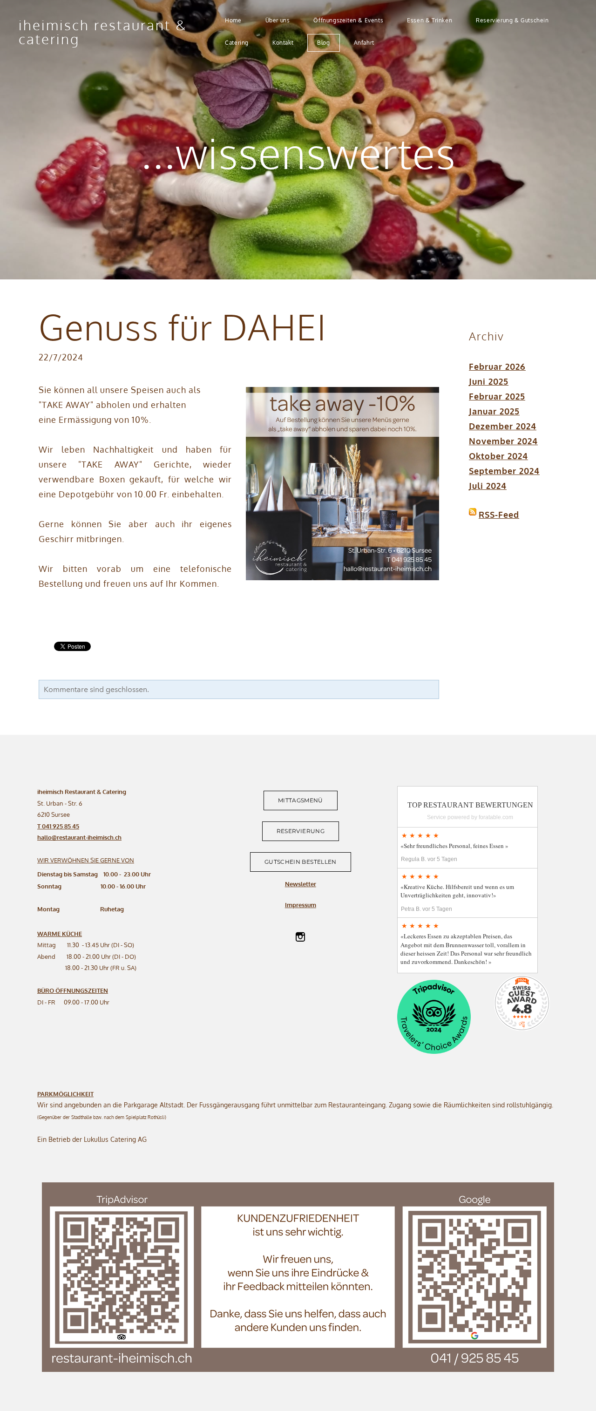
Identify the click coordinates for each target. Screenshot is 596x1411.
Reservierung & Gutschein (512, 20)
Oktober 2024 (498, 456)
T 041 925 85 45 (58, 826)
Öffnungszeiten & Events (348, 20)
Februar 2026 (497, 366)
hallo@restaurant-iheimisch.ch (79, 837)
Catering (237, 42)
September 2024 (504, 471)
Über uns (277, 20)
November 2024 (503, 441)
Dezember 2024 (502, 426)
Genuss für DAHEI (183, 327)
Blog (323, 42)
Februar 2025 (497, 396)
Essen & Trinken (429, 20)
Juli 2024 (488, 486)
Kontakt (282, 42)
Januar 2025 (494, 411)
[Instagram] (300, 937)
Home (233, 20)
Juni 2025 (488, 381)
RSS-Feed (499, 514)
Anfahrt (364, 42)
